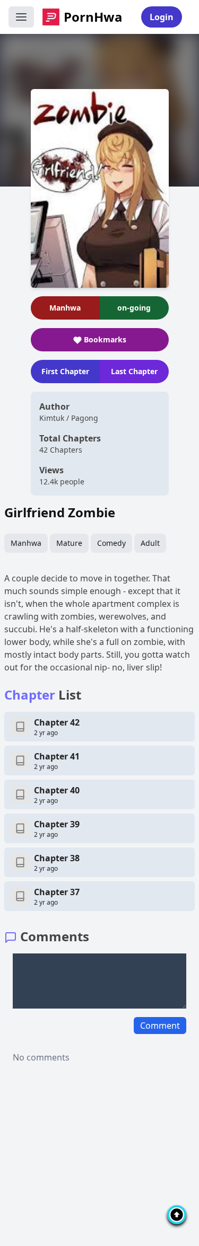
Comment (160, 1025)
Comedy (111, 543)
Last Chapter (134, 371)
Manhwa (26, 543)
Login (162, 17)
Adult (150, 543)
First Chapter (65, 371)
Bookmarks (105, 339)
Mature (69, 543)
